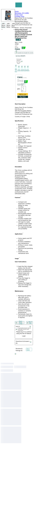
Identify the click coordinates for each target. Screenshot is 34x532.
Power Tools (19, 15)
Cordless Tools (19, 16)
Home (17, 11)
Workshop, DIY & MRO (22, 13)
